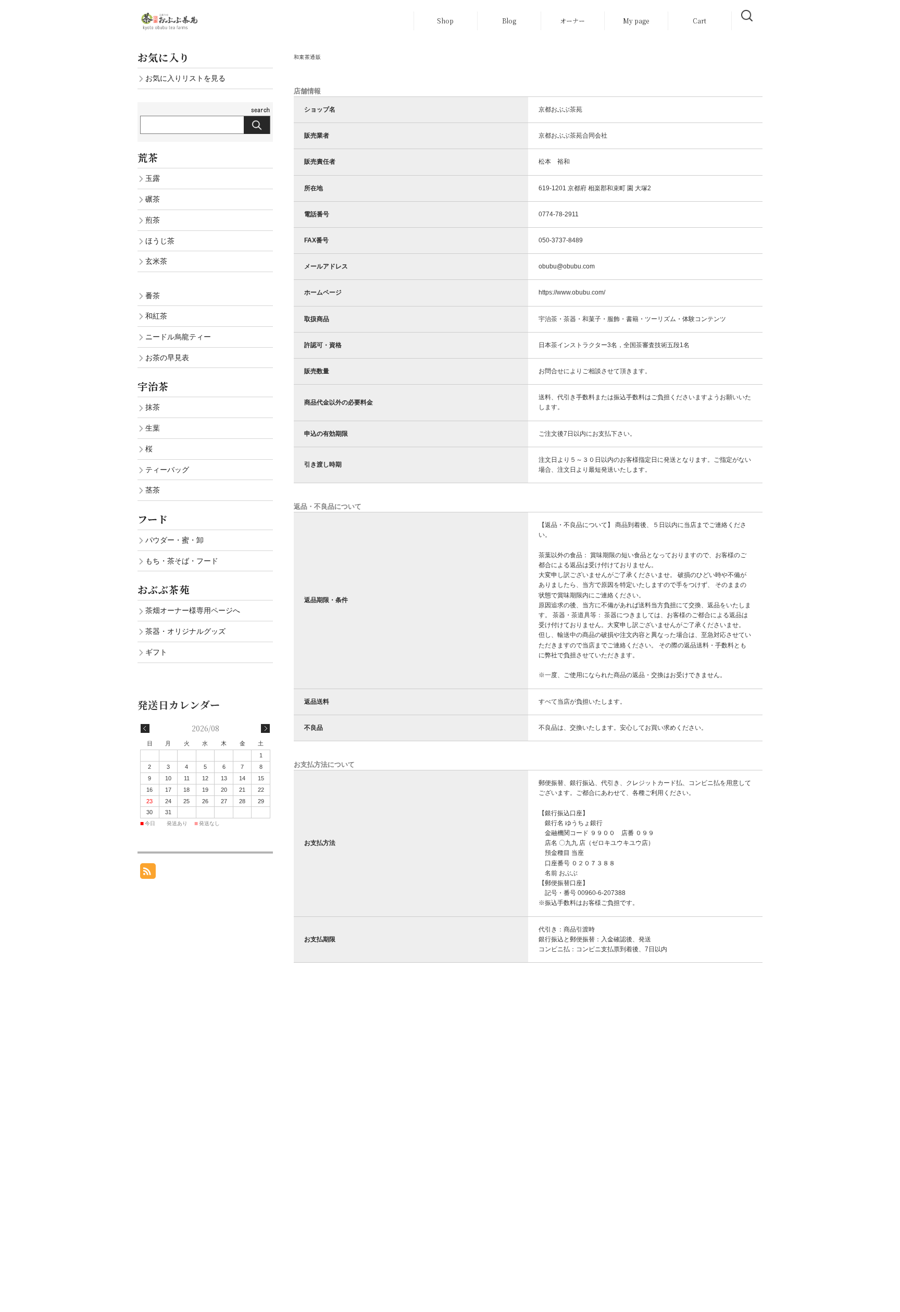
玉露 (152, 178)
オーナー (572, 20)
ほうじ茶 (159, 241)
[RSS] (148, 873)
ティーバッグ (167, 469)
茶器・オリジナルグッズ (185, 631)
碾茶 (152, 199)
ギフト (156, 652)
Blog (509, 20)
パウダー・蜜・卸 (174, 540)
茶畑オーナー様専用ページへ (192, 610)
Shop (445, 20)
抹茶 (152, 407)
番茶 (152, 295)
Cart (699, 20)
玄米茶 (156, 261)
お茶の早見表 (167, 357)
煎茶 (152, 220)
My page (636, 20)
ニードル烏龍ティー (178, 337)
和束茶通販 (307, 57)
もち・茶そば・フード (181, 561)
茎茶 (152, 490)
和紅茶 (156, 316)
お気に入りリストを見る (185, 78)
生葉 (152, 428)
